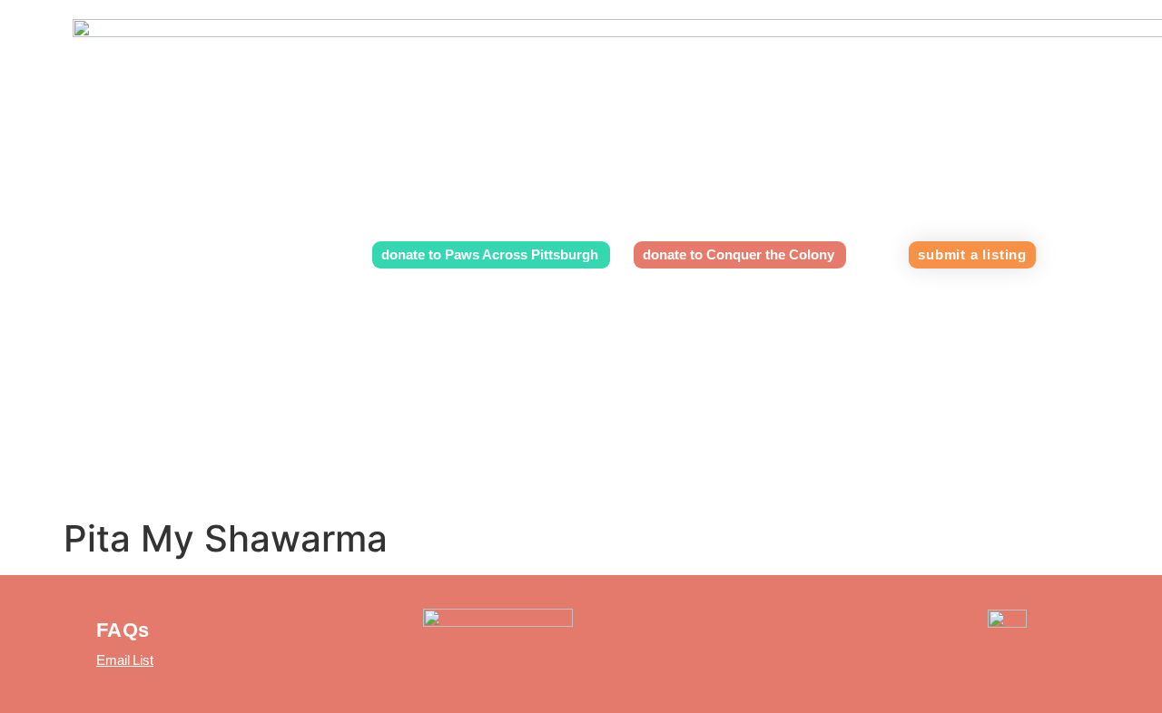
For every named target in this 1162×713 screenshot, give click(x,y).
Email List (124, 660)
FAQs (122, 630)
